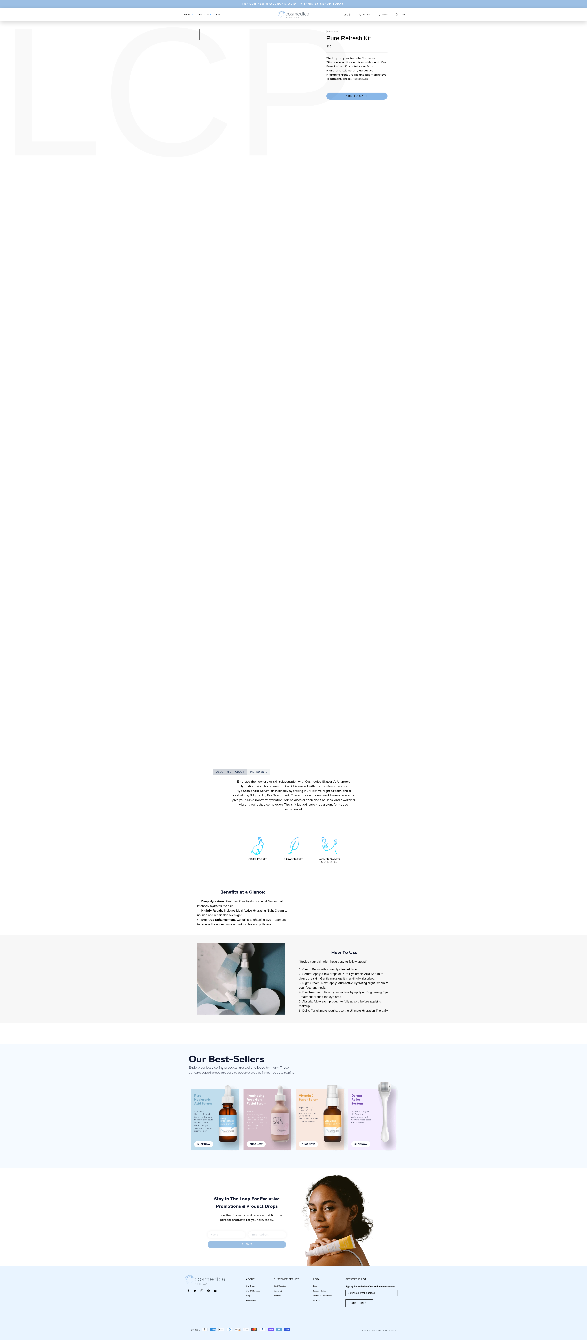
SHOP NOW (203, 1144)
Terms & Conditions (322, 1295)
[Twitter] (195, 1291)
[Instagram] (202, 1291)
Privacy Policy (320, 1291)
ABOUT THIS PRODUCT (230, 772)
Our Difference (253, 1291)
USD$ (347, 15)
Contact (316, 1300)
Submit (247, 1244)
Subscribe (359, 1303)
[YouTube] (215, 1291)
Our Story (250, 1286)
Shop (187, 15)
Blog (248, 1295)
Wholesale (251, 1300)
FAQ (315, 1286)
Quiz (217, 17)
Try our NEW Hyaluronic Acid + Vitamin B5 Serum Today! (293, 3)
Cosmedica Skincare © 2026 (379, 1330)
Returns (277, 1295)
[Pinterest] (208, 1291)
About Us (203, 15)
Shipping (278, 1291)
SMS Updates (280, 1286)
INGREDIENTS (258, 772)
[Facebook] (188, 1291)
